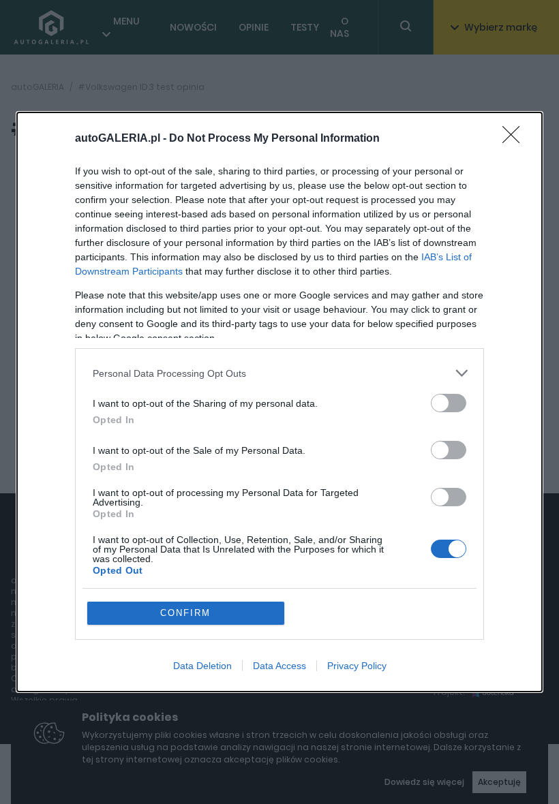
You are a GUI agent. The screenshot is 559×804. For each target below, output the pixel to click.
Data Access (279, 665)
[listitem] (279, 373)
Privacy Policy (357, 665)
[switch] (448, 403)
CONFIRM (185, 613)
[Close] (515, 139)
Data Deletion (202, 665)
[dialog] (279, 402)
